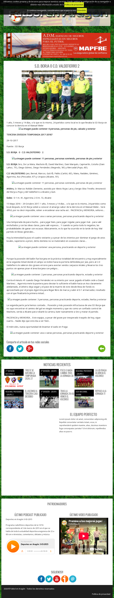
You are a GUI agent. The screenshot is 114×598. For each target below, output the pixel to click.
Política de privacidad (101, 594)
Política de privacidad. (74, 4)
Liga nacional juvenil (81, 393)
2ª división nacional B (10, 372)
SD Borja (19, 146)
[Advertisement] (31, 474)
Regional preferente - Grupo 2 (13, 393)
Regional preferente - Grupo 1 (84, 372)
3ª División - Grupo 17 (49, 372)
